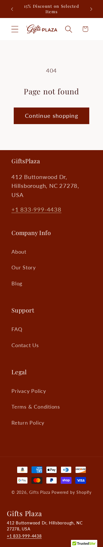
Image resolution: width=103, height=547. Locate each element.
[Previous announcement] (12, 9)
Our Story (23, 267)
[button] (15, 29)
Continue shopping (51, 115)
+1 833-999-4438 (36, 209)
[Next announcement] (91, 9)
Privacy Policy (28, 391)
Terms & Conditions (35, 406)
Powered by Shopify (72, 492)
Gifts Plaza (39, 492)
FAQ (16, 329)
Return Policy (27, 422)
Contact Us (25, 345)
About (18, 251)
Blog (16, 283)
